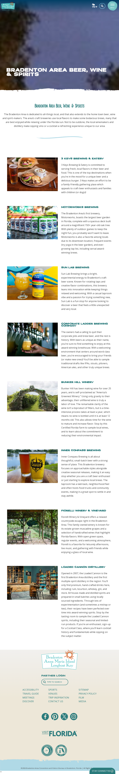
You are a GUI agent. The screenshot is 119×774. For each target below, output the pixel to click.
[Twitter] (64, 719)
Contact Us (55, 701)
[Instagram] (73, 719)
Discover (28, 701)
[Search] (55, 682)
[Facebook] (45, 719)
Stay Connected (101, 771)
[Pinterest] (55, 719)
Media (82, 701)
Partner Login (53, 676)
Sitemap (84, 689)
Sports (52, 689)
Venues (52, 693)
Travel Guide (30, 693)
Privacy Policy (88, 693)
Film (81, 697)
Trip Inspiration (58, 697)
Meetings (28, 697)
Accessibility (30, 689)
